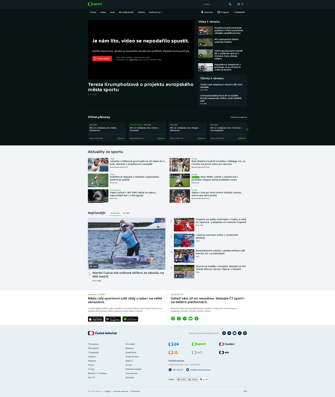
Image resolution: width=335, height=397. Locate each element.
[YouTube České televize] (234, 333)
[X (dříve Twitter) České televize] (240, 333)
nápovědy (133, 59)
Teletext (92, 356)
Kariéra (129, 365)
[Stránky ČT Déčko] (173, 353)
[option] (181, 379)
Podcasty (92, 360)
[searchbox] (215, 4)
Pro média (130, 344)
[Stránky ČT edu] (224, 353)
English (107, 391)
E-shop (91, 369)
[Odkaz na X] (185, 318)
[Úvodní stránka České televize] (102, 333)
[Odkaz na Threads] (196, 318)
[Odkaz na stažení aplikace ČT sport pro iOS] (96, 319)
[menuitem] (93, 12)
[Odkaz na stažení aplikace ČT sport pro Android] (113, 319)
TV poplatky (93, 352)
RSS (245, 391)
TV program (93, 344)
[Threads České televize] (245, 333)
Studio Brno (131, 352)
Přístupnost (135, 391)
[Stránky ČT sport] (199, 345)
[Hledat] (230, 4)
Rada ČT (129, 360)
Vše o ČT (91, 377)
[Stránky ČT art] (197, 353)
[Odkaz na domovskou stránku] (99, 4)
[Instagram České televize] (224, 333)
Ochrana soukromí (120, 391)
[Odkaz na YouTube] (190, 318)
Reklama (130, 348)
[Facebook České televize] (229, 333)
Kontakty (130, 377)
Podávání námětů (133, 369)
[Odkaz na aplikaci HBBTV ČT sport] (130, 319)
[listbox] (193, 379)
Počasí (91, 365)
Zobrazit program (238, 117)
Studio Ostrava (132, 356)
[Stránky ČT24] (174, 345)
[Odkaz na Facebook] (179, 318)
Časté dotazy (131, 373)
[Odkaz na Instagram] (173, 318)
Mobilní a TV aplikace (97, 373)
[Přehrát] (201, 32)
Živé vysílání (93, 348)
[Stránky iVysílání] (226, 345)
